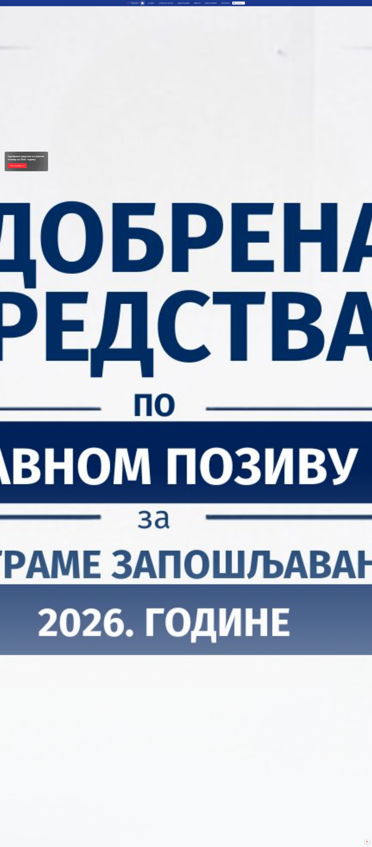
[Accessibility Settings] (367, 842)
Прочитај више (16, 166)
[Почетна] (142, 3)
